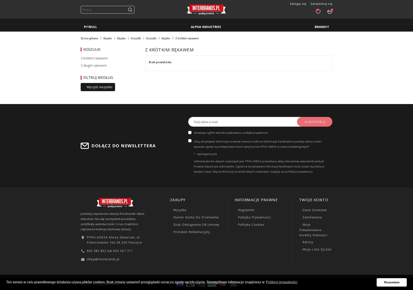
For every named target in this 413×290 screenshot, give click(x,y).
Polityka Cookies (250, 224)
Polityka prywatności (254, 217)
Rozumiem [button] (391, 282)
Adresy (307, 242)
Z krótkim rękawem (94, 58)
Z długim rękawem (94, 65)
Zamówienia (311, 217)
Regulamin (245, 210)
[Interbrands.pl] (115, 202)
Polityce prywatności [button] (281, 282)
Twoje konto (313, 199)
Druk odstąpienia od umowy (195, 224)
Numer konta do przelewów (195, 217)
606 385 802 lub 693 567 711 (110, 251)
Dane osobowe (314, 210)
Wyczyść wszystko (99, 87)
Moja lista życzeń (316, 249)
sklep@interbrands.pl (103, 259)
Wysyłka (179, 210)
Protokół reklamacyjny (191, 232)
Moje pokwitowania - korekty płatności (313, 229)
